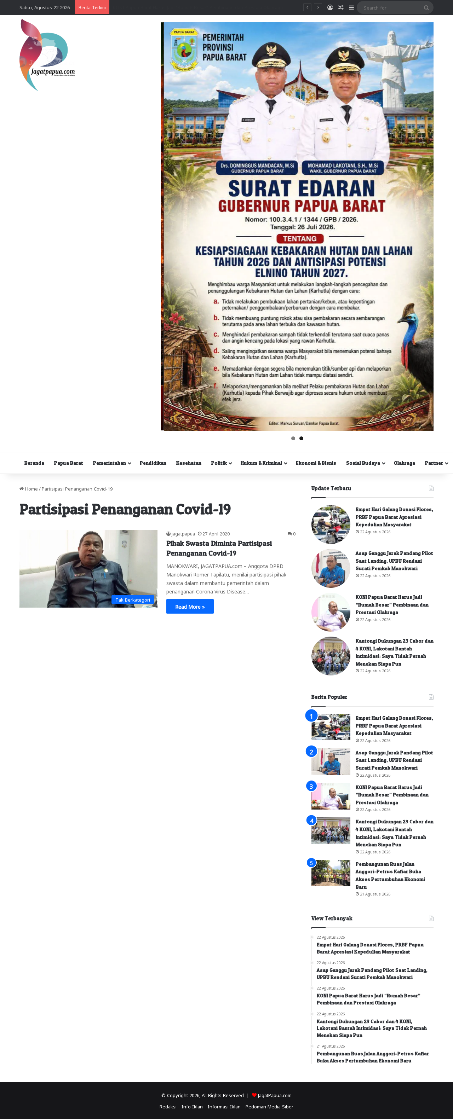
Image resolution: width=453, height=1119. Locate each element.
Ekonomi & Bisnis (316, 463)
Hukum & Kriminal (261, 463)
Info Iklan (192, 1106)
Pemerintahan (109, 463)
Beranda (34, 463)
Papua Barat (68, 463)
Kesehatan (188, 463)
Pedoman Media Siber (269, 1106)
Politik (219, 463)
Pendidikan (153, 463)
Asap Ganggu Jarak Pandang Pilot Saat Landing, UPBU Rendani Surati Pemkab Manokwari (394, 560)
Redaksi (168, 1106)
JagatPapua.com (275, 1094)
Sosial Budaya (363, 463)
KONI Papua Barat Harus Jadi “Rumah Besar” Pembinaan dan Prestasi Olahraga (392, 604)
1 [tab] (293, 438)
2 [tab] (301, 438)
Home (31, 488)
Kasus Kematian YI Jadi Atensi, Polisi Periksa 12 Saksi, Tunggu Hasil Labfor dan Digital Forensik (215, 7)
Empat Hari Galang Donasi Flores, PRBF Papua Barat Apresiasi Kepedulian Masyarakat (394, 516)
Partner (434, 463)
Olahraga (404, 463)
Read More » (190, 606)
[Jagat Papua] (47, 55)
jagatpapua (183, 533)
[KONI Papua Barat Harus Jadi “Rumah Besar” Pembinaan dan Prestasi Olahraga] (330, 612)
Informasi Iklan (224, 1106)
